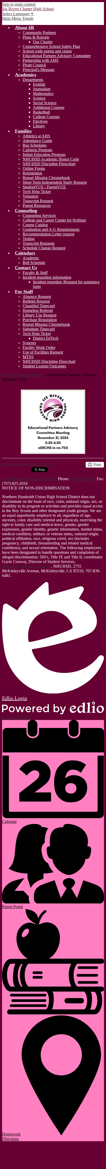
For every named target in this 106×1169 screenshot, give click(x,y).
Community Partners (39, 32)
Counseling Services (39, 215)
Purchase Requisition (40, 320)
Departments (33, 79)
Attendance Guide (37, 140)
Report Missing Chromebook (46, 177)
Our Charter (42, 42)
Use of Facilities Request (43, 352)
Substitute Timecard (39, 329)
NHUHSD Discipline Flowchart (49, 164)
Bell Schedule (34, 262)
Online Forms (34, 168)
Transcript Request (38, 201)
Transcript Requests (39, 243)
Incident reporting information (47, 277)
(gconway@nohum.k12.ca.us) (26, 566)
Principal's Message (39, 69)
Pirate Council (34, 65)
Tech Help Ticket (37, 191)
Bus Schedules (35, 145)
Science (39, 98)
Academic (31, 258)
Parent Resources (37, 205)
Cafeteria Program (37, 150)
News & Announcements (22, 375)
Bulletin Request (36, 301)
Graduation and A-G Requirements (51, 229)
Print (97, 464)
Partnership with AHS (40, 60)
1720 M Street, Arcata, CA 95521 (29, 479)
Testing (28, 238)
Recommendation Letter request (48, 234)
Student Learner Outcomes (44, 366)
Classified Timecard (39, 306)
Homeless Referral (38, 310)
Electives (40, 121)
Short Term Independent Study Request (55, 182)
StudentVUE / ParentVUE (44, 187)
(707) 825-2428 (83, 479)
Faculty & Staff (35, 272)
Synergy (29, 343)
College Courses (46, 117)
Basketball (41, 112)
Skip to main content (19, 4)
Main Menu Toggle (17, 18)
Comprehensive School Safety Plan (51, 46)
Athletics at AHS (36, 136)
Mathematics (43, 93)
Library (39, 126)
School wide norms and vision (47, 51)
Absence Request (37, 296)
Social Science (45, 103)
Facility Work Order (39, 347)
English (39, 84)
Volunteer (30, 196)
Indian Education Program (44, 154)
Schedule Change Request (44, 248)
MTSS (28, 357)
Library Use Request (39, 315)
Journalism (41, 89)
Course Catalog (35, 225)
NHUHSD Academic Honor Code (51, 159)
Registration (32, 173)
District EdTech (45, 338)
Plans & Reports (36, 37)
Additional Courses (48, 107)
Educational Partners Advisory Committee (57, 56)
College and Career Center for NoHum (54, 220)
